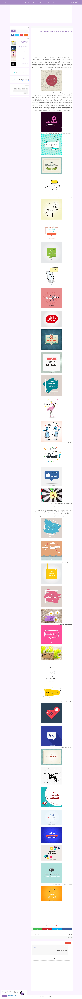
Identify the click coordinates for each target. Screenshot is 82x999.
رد (66, 953)
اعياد (27, 88)
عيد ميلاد (58, 109)
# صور (39, 934)
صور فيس (26, 93)
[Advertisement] (41, 14)
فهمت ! (4, 995)
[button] (19, 72)
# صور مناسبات (34, 934)
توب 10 (19, 88)
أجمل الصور (40, 2)
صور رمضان (48, 2)
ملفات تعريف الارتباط (12, 995)
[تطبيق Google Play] (26, 35)
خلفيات (15, 88)
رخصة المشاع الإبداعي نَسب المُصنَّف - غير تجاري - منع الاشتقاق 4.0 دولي (20, 81)
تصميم (23, 88)
